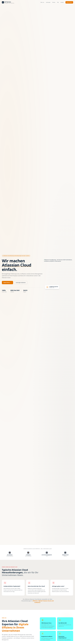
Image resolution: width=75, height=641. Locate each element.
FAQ (58, 2)
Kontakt (62, 2)
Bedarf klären (69, 2)
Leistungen (48, 2)
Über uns (42, 2)
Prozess (53, 2)
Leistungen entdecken (21, 282)
